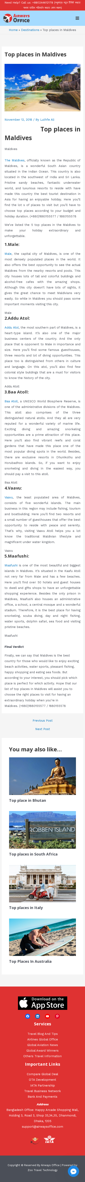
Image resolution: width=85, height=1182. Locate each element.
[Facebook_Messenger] (73, 1171)
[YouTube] (47, 1016)
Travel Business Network (42, 1091)
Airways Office (50, 1165)
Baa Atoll (11, 401)
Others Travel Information (42, 1056)
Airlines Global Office (42, 1039)
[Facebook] (27, 1016)
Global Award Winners (42, 1050)
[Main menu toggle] (77, 18)
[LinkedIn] (37, 1016)
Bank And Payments (42, 1097)
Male (8, 254)
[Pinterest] (57, 1016)
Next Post (42, 729)
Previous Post (43, 720)
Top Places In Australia (30, 961)
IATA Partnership (42, 1085)
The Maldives (15, 160)
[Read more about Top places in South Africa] (42, 830)
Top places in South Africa (33, 854)
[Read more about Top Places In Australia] (42, 937)
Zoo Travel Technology (43, 1170)
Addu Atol (12, 327)
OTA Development (42, 1080)
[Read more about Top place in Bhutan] (42, 776)
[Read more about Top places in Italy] (42, 883)
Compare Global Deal (42, 1074)
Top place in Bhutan (27, 800)
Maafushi (11, 565)
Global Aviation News (42, 1045)
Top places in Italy (26, 907)
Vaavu (9, 497)
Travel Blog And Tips (42, 1034)
